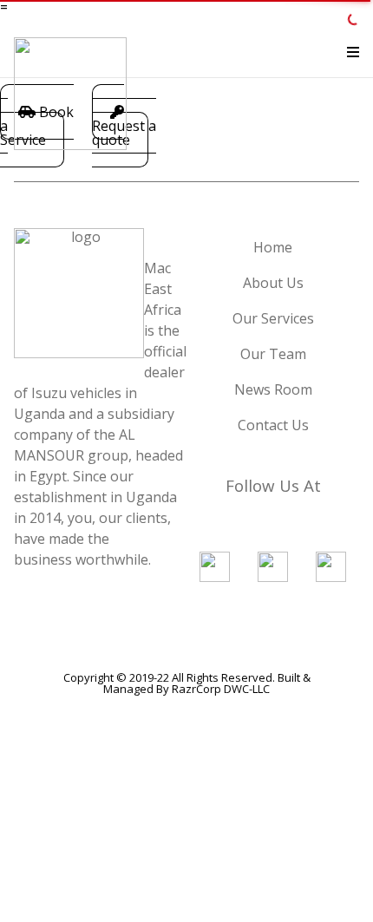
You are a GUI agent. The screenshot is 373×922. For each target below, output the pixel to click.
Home (272, 247)
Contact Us (273, 425)
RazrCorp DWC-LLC (221, 688)
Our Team (273, 353)
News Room (273, 389)
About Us (273, 282)
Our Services (273, 318)
